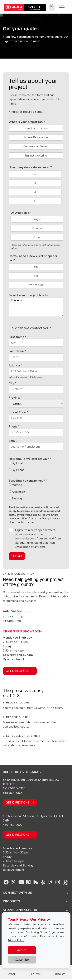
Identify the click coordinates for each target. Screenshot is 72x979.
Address (15, 365)
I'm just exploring (36, 155)
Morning (17, 485)
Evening (17, 498)
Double (37, 228)
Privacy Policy (16, 940)
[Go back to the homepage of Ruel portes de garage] (25, 7)
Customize (22, 960)
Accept (21, 950)
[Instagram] (57, 883)
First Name (16, 337)
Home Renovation (36, 137)
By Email (17, 463)
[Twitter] (13, 883)
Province (15, 398)
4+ (35, 201)
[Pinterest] (28, 883)
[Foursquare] (50, 883)
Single (37, 219)
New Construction (36, 128)
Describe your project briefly (28, 295)
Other (37, 237)
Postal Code (17, 412)
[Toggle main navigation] (61, 7)
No (36, 276)
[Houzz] (35, 883)
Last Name (16, 351)
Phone (13, 426)
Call (13, 974)
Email (37, 974)
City (11, 383)
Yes (36, 267)
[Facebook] (6, 883)
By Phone (18, 470)
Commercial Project (36, 146)
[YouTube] (20, 883)
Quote (61, 974)
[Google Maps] (65, 883)
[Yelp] (43, 883)
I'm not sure (36, 285)
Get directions (17, 671)
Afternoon (18, 492)
